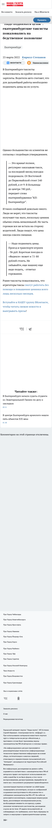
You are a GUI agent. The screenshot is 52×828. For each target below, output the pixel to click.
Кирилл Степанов (33, 57)
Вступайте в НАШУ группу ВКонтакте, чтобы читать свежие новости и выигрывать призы (25, 307)
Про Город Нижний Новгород (15, 665)
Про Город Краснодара (12, 683)
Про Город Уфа (9, 654)
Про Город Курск (10, 642)
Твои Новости (9, 671)
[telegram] (31, 329)
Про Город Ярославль (12, 625)
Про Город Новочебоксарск (14, 619)
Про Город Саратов (11, 659)
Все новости (6, 12)
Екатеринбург (12, 47)
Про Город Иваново (11, 631)
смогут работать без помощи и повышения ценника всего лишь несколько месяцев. (26, 289)
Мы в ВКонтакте (42, 12)
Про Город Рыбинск (11, 648)
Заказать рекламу (23, 12)
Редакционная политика (13, 719)
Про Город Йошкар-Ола (13, 636)
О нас (5, 714)
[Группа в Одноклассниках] (38, 63)
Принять (41, 20)
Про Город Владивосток (13, 676)
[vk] (22, 329)
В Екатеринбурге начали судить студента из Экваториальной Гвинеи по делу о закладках (25, 401)
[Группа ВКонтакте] (14, 63)
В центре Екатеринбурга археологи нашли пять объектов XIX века (26, 419)
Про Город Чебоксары (12, 614)
